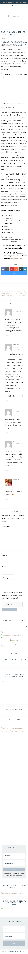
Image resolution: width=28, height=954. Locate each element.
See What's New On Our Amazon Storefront (14, 2)
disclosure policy (10, 46)
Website (5, 578)
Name (5, 555)
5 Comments (19, 278)
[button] (14, 692)
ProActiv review (16, 259)
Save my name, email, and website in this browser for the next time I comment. (13, 595)
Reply (7, 336)
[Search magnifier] (26, 626)
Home (24, 951)
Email (4, 567)
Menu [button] (15, 5)
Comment (6, 526)
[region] (14, 692)
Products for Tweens (17, 103)
